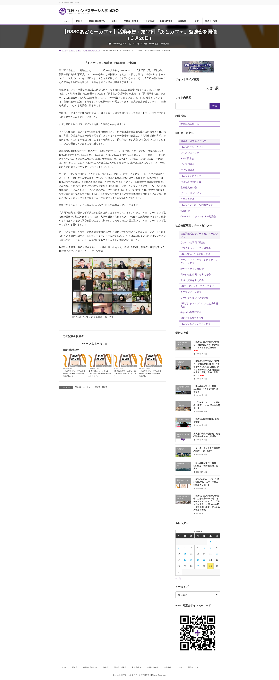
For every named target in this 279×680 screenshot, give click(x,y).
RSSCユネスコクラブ (191, 318)
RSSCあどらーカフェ (78, 366)
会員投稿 (167, 667)
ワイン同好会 (187, 170)
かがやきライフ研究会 (192, 268)
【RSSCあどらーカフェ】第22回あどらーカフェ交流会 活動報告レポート (74, 373)
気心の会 (185, 210)
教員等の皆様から (189, 124)
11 (185, 554)
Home (64, 667)
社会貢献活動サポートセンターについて (199, 235)
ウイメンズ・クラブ (190, 152)
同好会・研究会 (101, 387)
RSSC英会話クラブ (190, 176)
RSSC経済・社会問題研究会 (195, 254)
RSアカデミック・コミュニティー (198, 286)
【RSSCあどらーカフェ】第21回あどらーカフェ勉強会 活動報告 (150, 373)
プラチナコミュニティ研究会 (195, 248)
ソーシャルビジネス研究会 (194, 297)
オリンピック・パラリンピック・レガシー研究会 (199, 261)
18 (185, 560)
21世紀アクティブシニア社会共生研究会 (199, 305)
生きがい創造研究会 (190, 312)
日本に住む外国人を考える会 (195, 274)
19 (191, 560)
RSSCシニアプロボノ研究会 (195, 324)
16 (217, 554)
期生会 (105, 667)
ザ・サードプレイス (190, 193)
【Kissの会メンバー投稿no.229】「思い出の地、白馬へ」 (205, 466)
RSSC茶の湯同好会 (190, 181)
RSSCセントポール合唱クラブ (196, 205)
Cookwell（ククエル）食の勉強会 (198, 216)
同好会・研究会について (193, 141)
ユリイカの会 (187, 199)
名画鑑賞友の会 (188, 187)
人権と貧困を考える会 (192, 280)
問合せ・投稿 (193, 667)
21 (204, 560)
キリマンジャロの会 (190, 292)
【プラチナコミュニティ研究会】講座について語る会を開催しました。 (206, 405)
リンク (179, 667)
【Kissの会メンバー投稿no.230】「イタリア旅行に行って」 (205, 389)
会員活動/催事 (152, 667)
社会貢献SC (137, 667)
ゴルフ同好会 (187, 164)
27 (198, 566)
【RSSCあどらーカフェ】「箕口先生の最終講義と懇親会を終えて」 (99, 373)
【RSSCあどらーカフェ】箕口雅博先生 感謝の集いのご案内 (125, 373)
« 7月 (178, 578)
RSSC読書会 (187, 158)
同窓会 (74, 667)
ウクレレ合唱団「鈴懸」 (193, 242)
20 (198, 560)
